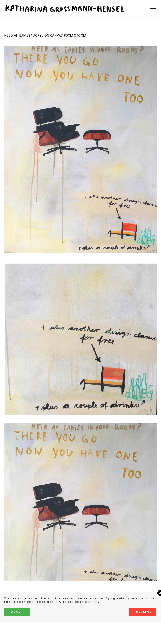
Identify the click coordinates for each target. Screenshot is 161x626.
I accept (17, 611)
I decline (142, 611)
